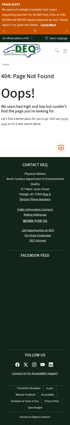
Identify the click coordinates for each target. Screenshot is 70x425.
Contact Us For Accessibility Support (35, 373)
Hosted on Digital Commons (35, 417)
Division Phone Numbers (35, 199)
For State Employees (37, 235)
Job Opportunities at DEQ (37, 230)
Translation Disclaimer (29, 388)
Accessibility (47, 395)
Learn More (48, 25)
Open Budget (35, 407)
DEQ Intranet (37, 240)
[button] (55, 51)
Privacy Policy (51, 401)
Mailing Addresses (35, 215)
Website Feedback (26, 395)
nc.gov (49, 388)
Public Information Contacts (35, 209)
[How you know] (31, 38)
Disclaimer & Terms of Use (25, 401)
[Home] (22, 46)
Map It (47, 194)
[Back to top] (61, 148)
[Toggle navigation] (65, 51)
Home (6, 64)
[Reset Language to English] (46, 38)
